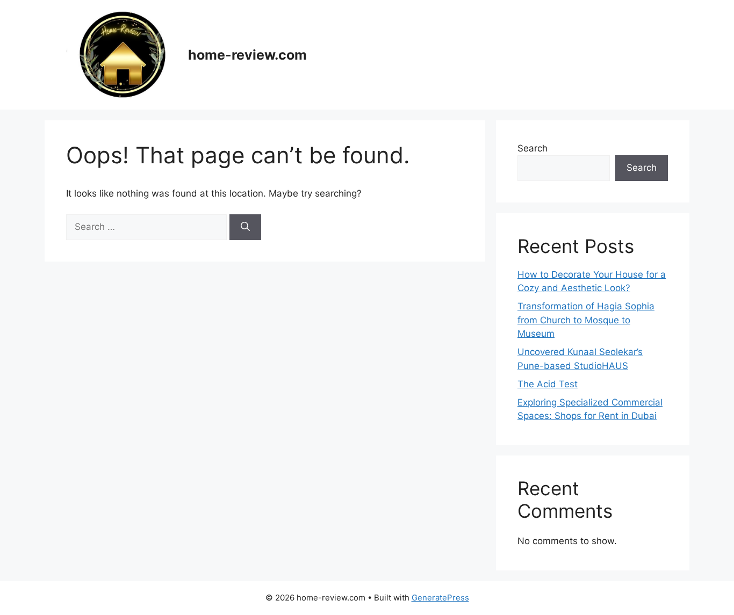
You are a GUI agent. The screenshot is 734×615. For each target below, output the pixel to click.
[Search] (245, 227)
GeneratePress (440, 597)
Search (532, 148)
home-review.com (247, 55)
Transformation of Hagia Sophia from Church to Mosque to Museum (585, 320)
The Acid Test (547, 384)
